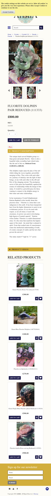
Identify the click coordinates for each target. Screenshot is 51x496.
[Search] (41, 27)
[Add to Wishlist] (40, 298)
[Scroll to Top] (47, 489)
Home (9, 34)
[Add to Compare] (36, 298)
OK (8, 12)
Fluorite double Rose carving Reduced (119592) (25, 448)
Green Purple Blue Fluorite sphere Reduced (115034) (26, 408)
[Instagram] (9, 489)
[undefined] (25, 61)
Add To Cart (15, 299)
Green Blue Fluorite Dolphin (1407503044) (25, 329)
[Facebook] (17, 489)
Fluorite (34, 34)
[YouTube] (13, 489)
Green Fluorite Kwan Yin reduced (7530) (25, 290)
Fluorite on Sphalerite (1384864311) (25, 369)
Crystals (16, 34)
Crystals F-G (25, 34)
